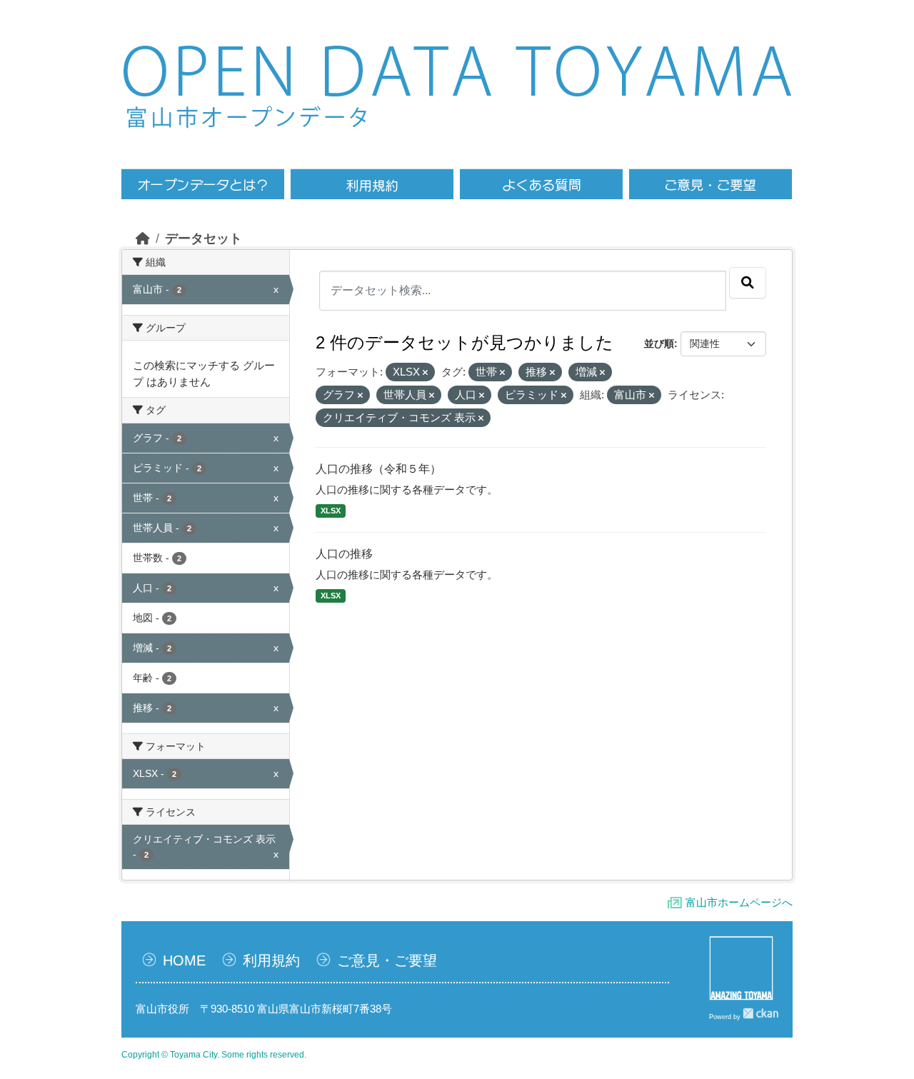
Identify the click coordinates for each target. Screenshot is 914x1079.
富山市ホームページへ (739, 902)
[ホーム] (143, 238)
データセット (203, 238)
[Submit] (747, 282)
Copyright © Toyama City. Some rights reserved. (213, 1055)
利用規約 (271, 960)
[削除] (425, 372)
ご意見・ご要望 (387, 960)
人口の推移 (344, 554)
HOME (184, 960)
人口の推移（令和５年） (378, 469)
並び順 (659, 343)
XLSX (331, 510)
